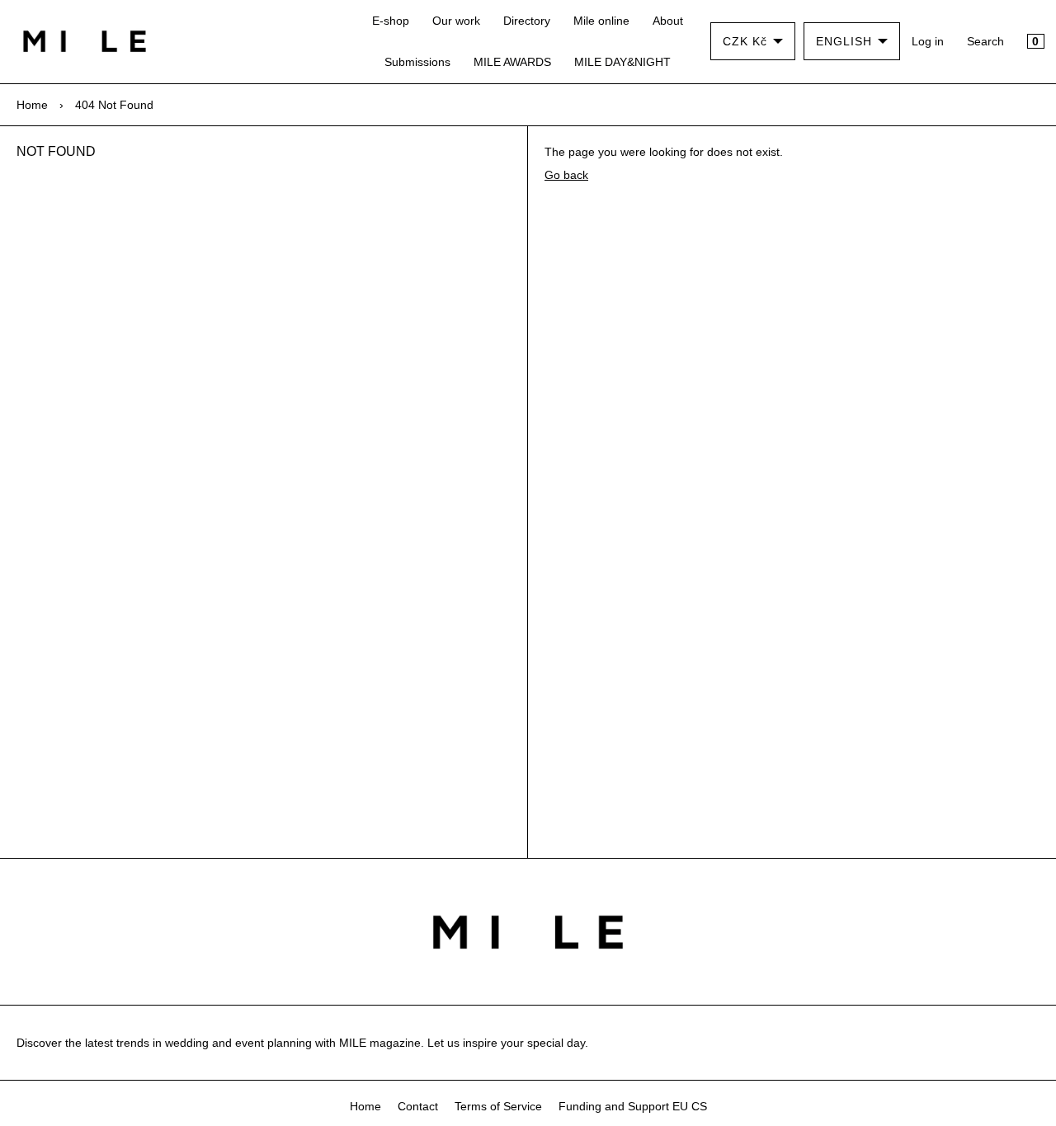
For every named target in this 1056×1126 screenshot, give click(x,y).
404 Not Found (114, 104)
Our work (456, 20)
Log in (928, 41)
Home (32, 104)
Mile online (601, 20)
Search (985, 41)
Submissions (417, 61)
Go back (566, 174)
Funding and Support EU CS (633, 1106)
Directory (526, 20)
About (668, 20)
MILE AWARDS (512, 61)
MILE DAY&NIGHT (622, 61)
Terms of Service (498, 1106)
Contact (418, 1106)
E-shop (390, 20)
